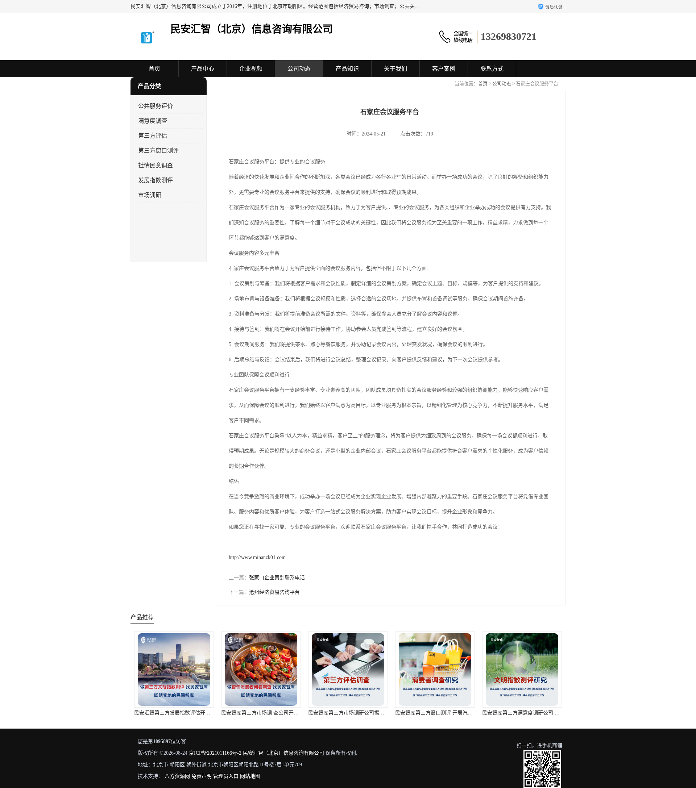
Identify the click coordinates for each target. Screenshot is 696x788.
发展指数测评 (155, 180)
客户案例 (443, 69)
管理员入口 (226, 776)
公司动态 (299, 69)
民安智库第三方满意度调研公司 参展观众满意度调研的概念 (549, 713)
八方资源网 (177, 776)
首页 (154, 69)
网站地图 (250, 776)
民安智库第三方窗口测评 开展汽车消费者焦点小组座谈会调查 (464, 713)
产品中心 (202, 69)
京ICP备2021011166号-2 (215, 753)
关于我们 (395, 69)
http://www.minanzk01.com (257, 557)
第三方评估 (152, 136)
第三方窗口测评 (158, 150)
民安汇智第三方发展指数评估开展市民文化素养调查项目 (197, 713)
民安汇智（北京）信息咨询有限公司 (283, 753)
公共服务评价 (155, 106)
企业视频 (250, 69)
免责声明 (201, 776)
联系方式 (492, 69)
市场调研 (149, 195)
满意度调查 (152, 121)
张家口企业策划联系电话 (277, 577)
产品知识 (347, 69)
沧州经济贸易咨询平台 (274, 592)
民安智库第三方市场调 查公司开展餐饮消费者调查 (277, 713)
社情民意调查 (155, 165)
